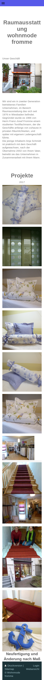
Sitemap (9, 669)
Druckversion (15, 665)
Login (36, 665)
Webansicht (32, 669)
